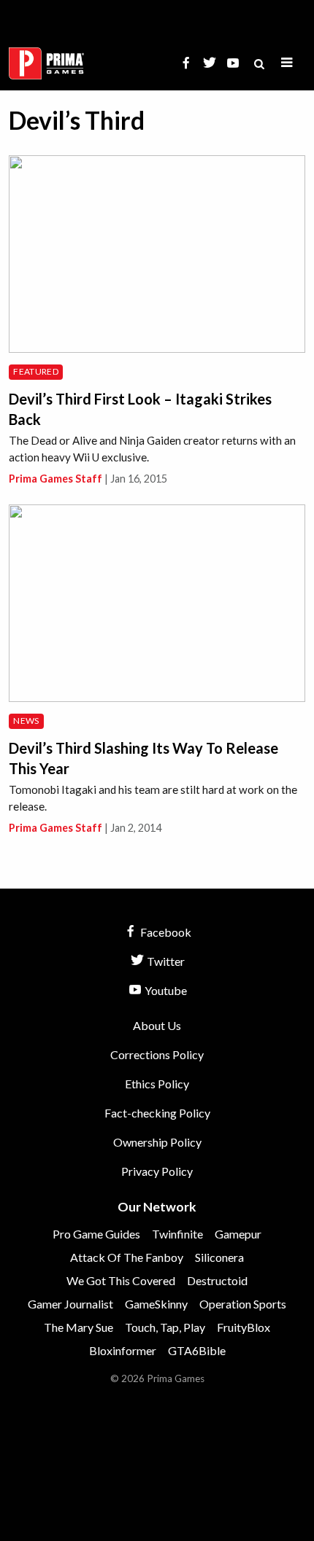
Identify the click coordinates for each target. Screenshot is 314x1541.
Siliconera (219, 1257)
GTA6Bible (197, 1350)
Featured (35, 371)
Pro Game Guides (96, 1234)
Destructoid (217, 1280)
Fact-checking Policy (157, 1113)
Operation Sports (242, 1304)
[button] (287, 63)
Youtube (164, 990)
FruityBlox (243, 1327)
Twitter (165, 961)
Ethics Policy (157, 1084)
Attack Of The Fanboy (126, 1257)
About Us (157, 1025)
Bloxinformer (122, 1350)
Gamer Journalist (70, 1304)
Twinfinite (177, 1234)
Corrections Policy (157, 1054)
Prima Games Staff (55, 478)
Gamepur (238, 1234)
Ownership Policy (157, 1142)
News (26, 720)
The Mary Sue (78, 1327)
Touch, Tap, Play (165, 1327)
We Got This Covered (120, 1280)
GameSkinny (156, 1304)
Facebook (164, 932)
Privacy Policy (157, 1171)
